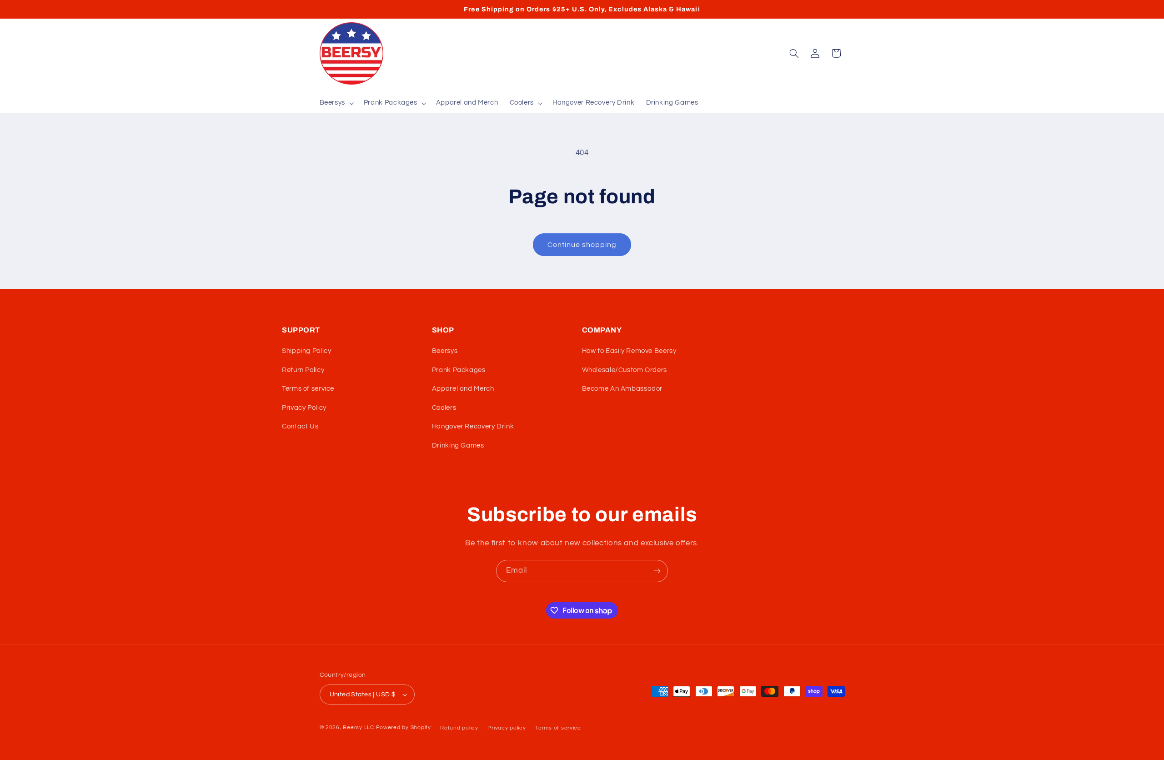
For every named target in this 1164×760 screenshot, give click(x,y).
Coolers (444, 407)
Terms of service (308, 388)
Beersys (444, 350)
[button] (336, 103)
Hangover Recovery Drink (473, 426)
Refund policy (459, 727)
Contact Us (300, 426)
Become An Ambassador (622, 388)
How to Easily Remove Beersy (629, 350)
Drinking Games (458, 445)
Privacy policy (506, 727)
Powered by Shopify (403, 727)
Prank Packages (459, 370)
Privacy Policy (304, 407)
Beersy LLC (358, 727)
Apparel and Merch (463, 388)
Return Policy (303, 370)
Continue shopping (582, 244)
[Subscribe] (657, 571)
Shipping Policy (306, 350)
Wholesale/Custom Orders (624, 370)
